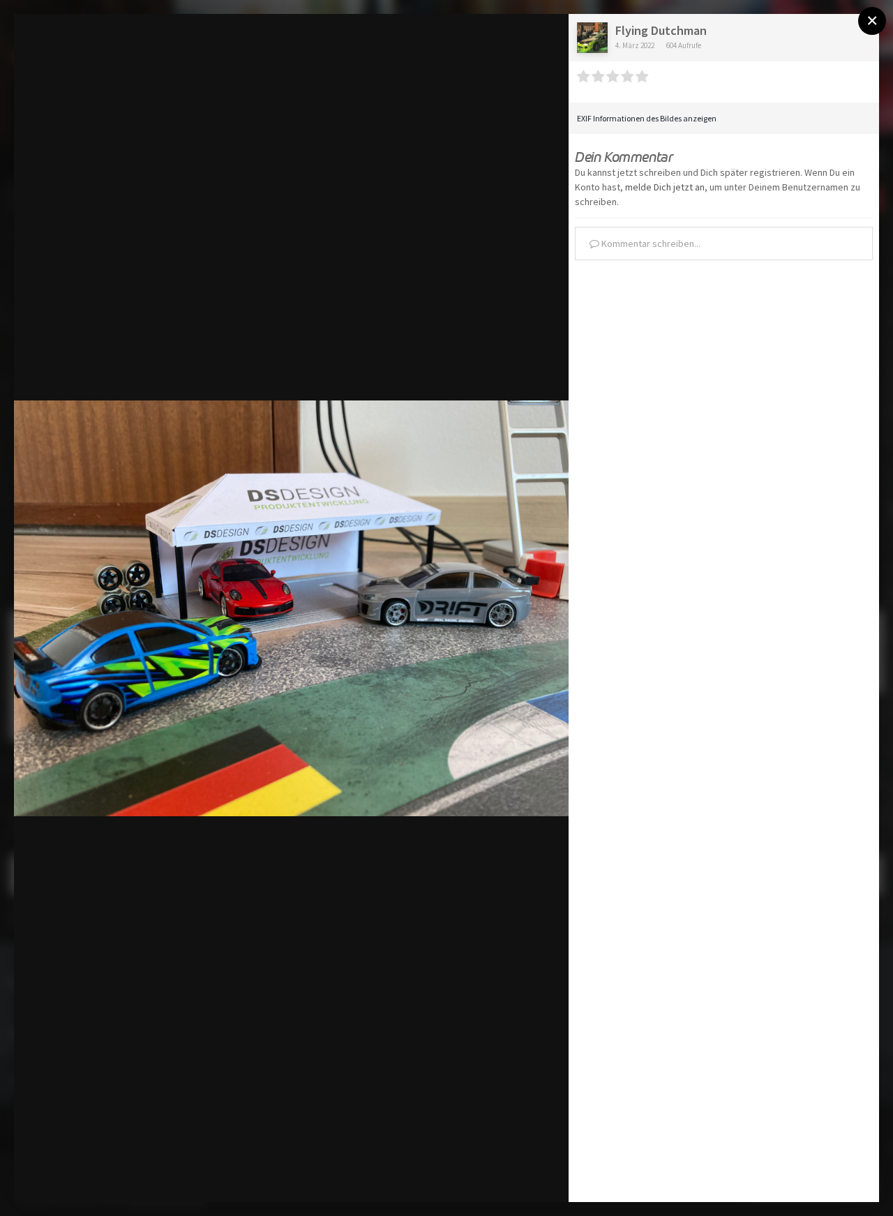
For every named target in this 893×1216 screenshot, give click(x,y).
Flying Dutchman (661, 30)
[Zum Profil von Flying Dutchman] (592, 37)
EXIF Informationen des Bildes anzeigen (646, 118)
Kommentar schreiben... (649, 243)
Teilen (525, 1177)
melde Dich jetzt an (665, 187)
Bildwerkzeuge (433, 1177)
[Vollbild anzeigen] (544, 39)
